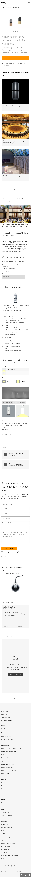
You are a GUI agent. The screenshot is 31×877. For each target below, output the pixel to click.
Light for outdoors (5, 758)
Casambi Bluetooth (5, 846)
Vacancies (3, 792)
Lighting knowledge (5, 773)
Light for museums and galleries (8, 751)
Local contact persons (6, 803)
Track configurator (5, 717)
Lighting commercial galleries (8, 830)
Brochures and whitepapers (7, 739)
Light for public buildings (7, 755)
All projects (4, 728)
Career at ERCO (4, 789)
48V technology (5, 852)
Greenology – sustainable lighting (9, 785)
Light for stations (5, 859)
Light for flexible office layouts (8, 843)
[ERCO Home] (4, 3)
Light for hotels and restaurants (8, 770)
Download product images (16, 466)
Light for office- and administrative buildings (11, 748)
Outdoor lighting (5, 714)
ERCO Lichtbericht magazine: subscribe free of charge (13, 795)
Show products (15, 58)
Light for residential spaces (7, 764)
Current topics (4, 824)
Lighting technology (7, 402)
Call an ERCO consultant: (13, 277)
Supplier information (6, 812)
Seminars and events (6, 806)
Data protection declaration (11, 556)
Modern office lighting (6, 827)
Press (2, 809)
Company (3, 782)
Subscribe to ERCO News (6, 815)
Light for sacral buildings (6, 761)
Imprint (15, 869)
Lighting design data (6, 736)
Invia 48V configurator (6, 720)
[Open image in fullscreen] (29, 207)
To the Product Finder (15, 674)
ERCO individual (5, 849)
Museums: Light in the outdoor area (9, 855)
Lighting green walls (6, 840)
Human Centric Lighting (6, 837)
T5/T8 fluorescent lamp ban (7, 834)
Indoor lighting (4, 711)
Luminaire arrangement (19, 402)
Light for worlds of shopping (7, 767)
